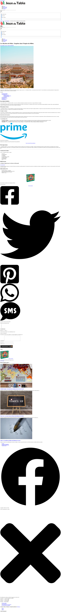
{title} (3, 608)
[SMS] (30, 311)
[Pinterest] (30, 274)
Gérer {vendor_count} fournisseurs (6, 604)
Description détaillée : (5, 93)
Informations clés (4, 99)
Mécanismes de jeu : (4, 94)
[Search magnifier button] (1, 11)
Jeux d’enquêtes (2, 45)
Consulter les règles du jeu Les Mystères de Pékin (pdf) (9, 163)
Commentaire (2, 340)
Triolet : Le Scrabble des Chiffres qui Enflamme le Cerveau (10, 440)
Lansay (6, 45)
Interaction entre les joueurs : (7, 95)
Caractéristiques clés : (6, 96)
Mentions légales (4, 445)
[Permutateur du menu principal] (1, 26)
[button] (30, 553)
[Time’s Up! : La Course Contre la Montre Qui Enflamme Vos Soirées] (16, 414)
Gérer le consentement (3, 611)
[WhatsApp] (30, 292)
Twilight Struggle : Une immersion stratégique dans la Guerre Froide (12, 388)
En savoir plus (2, 360)
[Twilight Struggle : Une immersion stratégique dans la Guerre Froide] (16, 387)
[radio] (31, 324)
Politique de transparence (5, 444)
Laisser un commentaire (10, 45)
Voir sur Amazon (30, 185)
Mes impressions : (4, 97)
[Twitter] (30, 235)
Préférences (18, 606)
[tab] (30, 163)
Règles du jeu (4, 98)
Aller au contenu (2, 0)
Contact (3, 443)
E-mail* (1, 343)
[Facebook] (30, 195)
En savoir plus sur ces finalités (6, 605)
